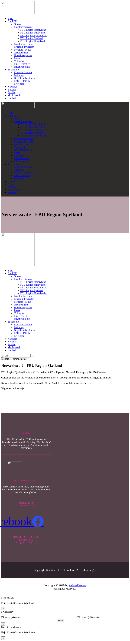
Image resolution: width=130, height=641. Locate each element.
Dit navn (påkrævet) (11, 617)
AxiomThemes (77, 585)
